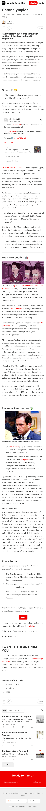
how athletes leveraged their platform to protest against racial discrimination (17, 720)
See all (6, 765)
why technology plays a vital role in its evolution (16, 739)
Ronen (9, 21)
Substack (12, 806)
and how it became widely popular (15, 754)
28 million (14, 446)
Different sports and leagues (13, 167)
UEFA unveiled (15, 308)
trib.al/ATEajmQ (20, 138)
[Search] (42, 710)
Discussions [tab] (19, 710)
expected (26, 459)
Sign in (41, 3)
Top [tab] (4, 710)
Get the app (34, 801)
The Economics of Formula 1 (15, 751)
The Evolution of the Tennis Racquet (14, 733)
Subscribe (33, 3)
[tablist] (13, 710)
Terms (32, 793)
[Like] (4, 28)
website (31, 626)
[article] (23, 721)
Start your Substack (17, 801)
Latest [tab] (10, 710)
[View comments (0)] (13, 727)
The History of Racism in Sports (16, 716)
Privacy (25, 793)
